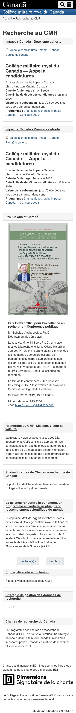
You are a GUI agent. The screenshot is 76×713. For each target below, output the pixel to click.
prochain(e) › (28, 561)
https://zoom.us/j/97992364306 (34, 405)
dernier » (55, 561)
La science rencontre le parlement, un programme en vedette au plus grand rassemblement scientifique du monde (34, 506)
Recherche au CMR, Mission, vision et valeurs (34, 427)
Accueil (7, 18)
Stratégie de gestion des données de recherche (33, 597)
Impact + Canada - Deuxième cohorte (33, 41)
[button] (65, 4)
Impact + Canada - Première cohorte (32, 129)
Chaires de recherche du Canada (30, 621)
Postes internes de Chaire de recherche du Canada (37, 474)
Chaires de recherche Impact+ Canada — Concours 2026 (33, 113)
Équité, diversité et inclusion (27, 572)
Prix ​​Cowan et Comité (21, 216)
